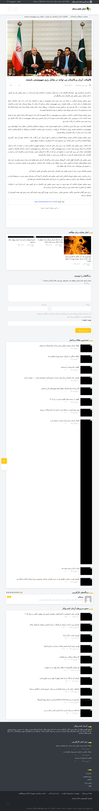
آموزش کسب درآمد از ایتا (71, 635)
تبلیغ (90, 786)
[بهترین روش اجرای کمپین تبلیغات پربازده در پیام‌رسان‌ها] (86, 649)
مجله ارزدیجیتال (87, 793)
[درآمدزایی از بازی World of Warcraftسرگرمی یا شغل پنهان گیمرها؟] (86, 702)
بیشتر (9, 596)
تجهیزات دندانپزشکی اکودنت (70, 793)
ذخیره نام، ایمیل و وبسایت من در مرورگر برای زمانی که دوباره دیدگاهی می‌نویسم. (63, 313)
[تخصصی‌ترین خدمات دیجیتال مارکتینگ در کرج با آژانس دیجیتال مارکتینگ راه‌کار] (86, 627)
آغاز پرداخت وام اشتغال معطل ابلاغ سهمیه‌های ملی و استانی (60, 388)
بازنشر (89, 779)
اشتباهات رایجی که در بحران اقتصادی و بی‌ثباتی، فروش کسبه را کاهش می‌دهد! (54, 689)
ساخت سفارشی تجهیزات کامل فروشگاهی (32, 793)
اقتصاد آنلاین (86, 264)
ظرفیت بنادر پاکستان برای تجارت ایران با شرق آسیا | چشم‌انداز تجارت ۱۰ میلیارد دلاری (51, 378)
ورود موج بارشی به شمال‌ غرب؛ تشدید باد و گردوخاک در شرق (59, 410)
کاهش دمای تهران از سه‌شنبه (70, 367)
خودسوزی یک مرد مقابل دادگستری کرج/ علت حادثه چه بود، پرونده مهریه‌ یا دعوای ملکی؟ (78, 259)
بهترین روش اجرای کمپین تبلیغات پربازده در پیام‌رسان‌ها (61, 646)
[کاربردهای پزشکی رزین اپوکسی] (86, 659)
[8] (21, 85)
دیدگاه (86, 283)
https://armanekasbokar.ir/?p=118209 (46, 201)
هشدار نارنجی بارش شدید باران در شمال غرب (64, 420)
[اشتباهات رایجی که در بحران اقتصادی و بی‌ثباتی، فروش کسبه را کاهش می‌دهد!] (86, 691)
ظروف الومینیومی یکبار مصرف (82, 798)
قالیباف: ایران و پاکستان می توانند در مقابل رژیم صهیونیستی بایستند (58, 79)
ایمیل (44, 305)
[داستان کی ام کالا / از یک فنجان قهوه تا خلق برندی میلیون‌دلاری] (86, 681)
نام (87, 305)
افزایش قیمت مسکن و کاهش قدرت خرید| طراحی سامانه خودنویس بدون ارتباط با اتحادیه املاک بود (48, 579)
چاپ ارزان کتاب (53, 793)
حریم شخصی (87, 776)
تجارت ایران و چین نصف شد (70, 568)
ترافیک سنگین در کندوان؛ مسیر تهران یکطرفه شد (55, 1)
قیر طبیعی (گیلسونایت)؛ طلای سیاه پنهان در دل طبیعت (61, 667)
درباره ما (89, 773)
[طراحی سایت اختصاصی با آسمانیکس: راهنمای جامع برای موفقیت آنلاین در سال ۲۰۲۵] (86, 616)
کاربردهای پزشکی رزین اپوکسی (69, 657)
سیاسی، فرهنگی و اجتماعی (79, 16)
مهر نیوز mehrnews (81, 85)
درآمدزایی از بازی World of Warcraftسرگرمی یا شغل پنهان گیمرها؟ (58, 700)
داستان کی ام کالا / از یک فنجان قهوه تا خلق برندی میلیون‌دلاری (59, 678)
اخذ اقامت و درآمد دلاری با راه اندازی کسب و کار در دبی (61, 710)
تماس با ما (88, 783)
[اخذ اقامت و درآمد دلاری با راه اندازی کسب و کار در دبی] (86, 713)
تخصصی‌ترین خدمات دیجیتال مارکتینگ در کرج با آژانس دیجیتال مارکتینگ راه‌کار (54, 625)
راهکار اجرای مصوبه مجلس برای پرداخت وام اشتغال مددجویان (59, 345)
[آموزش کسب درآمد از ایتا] (86, 638)
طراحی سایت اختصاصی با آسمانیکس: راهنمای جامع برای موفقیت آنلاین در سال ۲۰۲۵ (52, 614)
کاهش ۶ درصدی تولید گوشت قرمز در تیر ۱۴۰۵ (64, 399)
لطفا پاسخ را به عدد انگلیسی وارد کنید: (79, 317)
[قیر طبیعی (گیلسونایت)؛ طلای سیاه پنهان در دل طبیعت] (86, 670)
